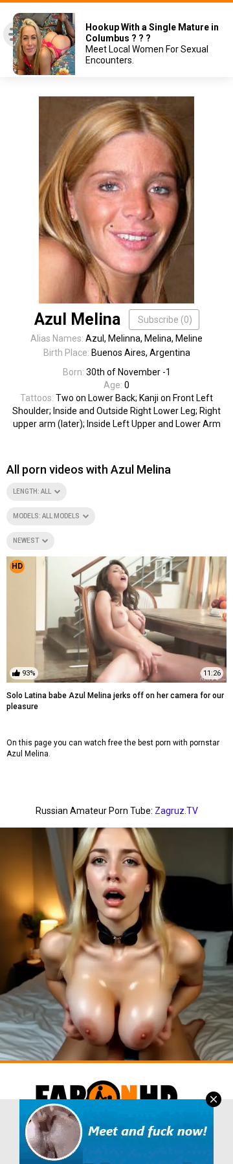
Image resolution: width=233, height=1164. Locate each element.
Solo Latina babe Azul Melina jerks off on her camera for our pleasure (115, 701)
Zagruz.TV (176, 811)
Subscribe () (165, 319)
